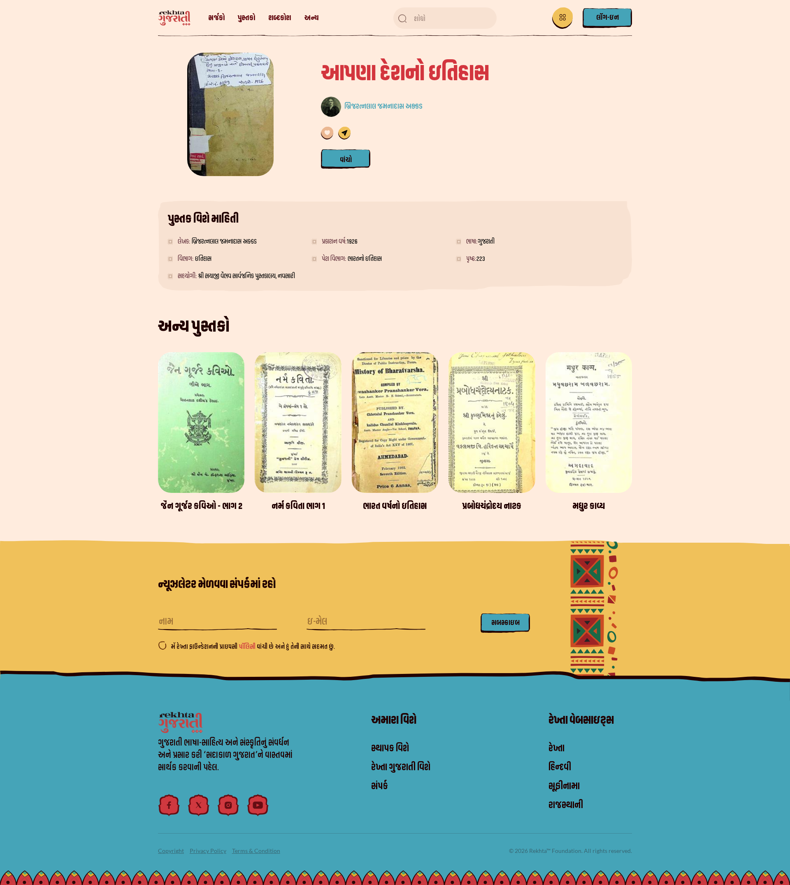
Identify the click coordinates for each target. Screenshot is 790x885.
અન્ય (311, 17)
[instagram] (228, 805)
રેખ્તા (556, 748)
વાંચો (346, 159)
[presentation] (631, 433)
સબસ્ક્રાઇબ (505, 622)
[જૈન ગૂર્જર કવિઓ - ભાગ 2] (201, 422)
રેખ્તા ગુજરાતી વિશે (400, 767)
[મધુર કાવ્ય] (589, 422)
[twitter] (199, 805)
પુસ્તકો (246, 17)
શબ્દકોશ (279, 17)
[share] (344, 133)
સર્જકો (216, 17)
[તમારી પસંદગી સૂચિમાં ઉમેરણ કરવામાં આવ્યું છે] (327, 133)
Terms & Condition (256, 850)
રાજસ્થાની (565, 805)
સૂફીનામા (564, 786)
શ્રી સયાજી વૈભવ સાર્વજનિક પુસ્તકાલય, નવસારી (246, 276)
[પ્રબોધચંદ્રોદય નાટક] (491, 422)
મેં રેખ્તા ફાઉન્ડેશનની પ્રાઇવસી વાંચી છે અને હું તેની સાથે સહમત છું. (253, 647)
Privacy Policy (208, 850)
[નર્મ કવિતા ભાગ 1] (298, 422)
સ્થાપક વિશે (390, 748)
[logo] (178, 18)
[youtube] (258, 805)
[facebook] (169, 805)
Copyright (171, 850)
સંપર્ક (379, 786)
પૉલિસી (248, 647)
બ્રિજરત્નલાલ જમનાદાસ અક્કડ (383, 106)
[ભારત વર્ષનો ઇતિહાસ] (395, 422)
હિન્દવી (559, 767)
